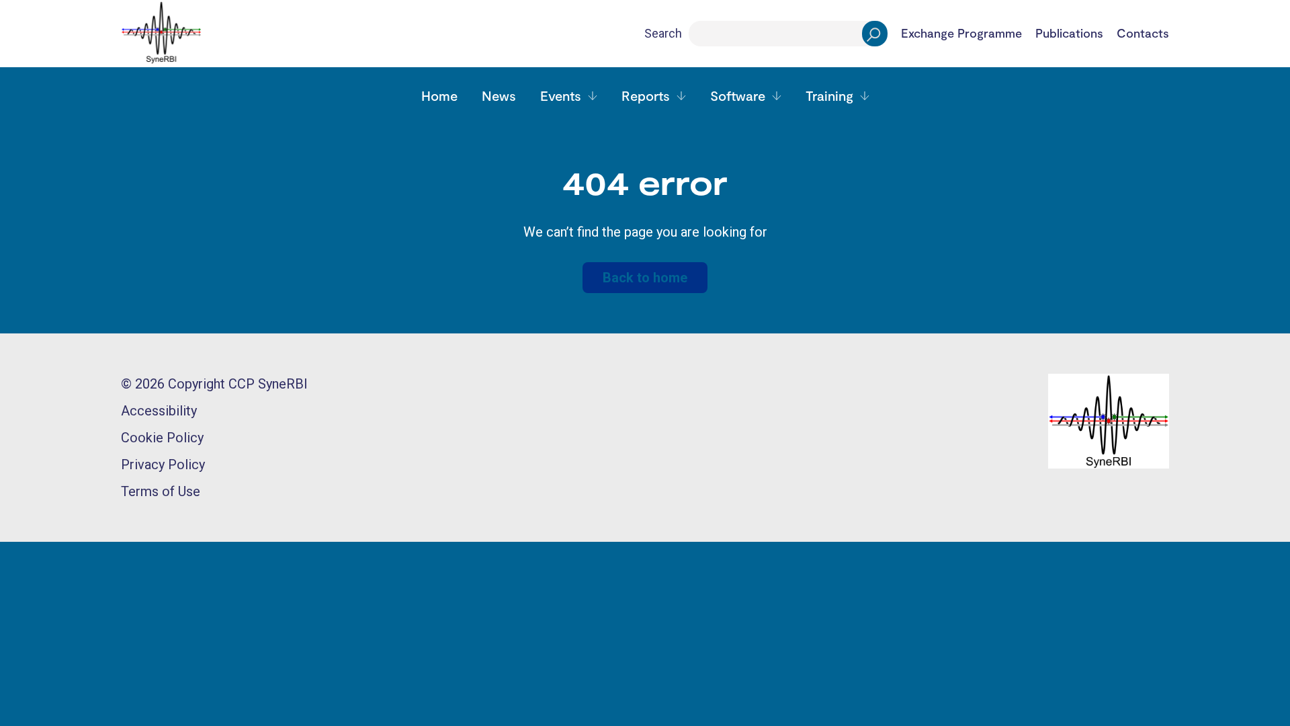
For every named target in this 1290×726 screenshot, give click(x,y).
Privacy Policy (163, 464)
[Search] (875, 33)
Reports (645, 95)
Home (439, 95)
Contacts (1143, 33)
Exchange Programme (961, 33)
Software (737, 95)
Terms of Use (160, 491)
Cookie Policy (162, 438)
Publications (1069, 33)
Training (829, 95)
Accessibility (159, 411)
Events (560, 95)
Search (663, 33)
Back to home (645, 278)
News (499, 95)
